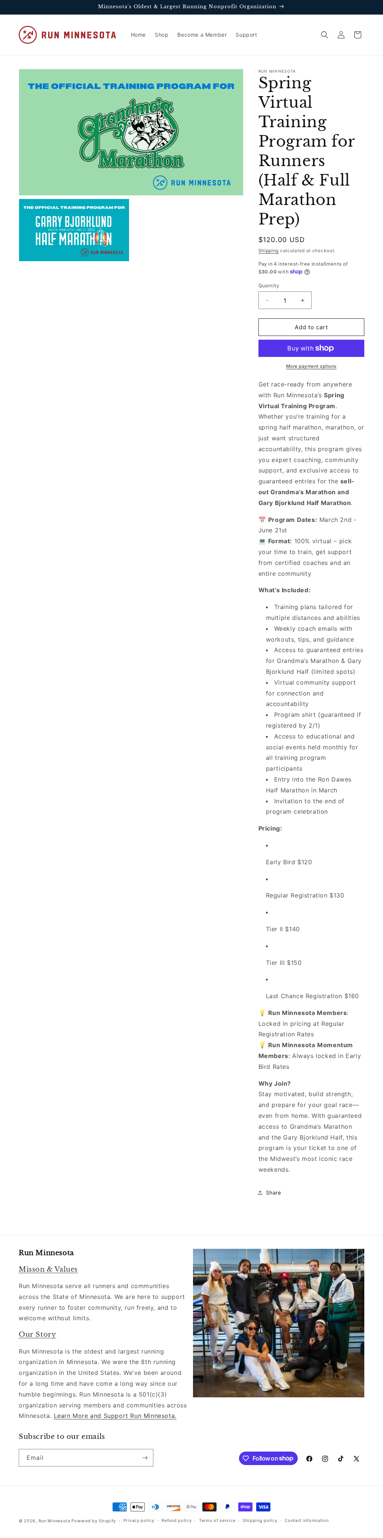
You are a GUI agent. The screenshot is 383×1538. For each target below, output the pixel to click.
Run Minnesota (54, 1520)
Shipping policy (260, 1520)
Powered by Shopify (93, 1520)
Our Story (37, 1334)
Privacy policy (138, 1520)
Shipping (268, 250)
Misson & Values (48, 1269)
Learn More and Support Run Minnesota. (115, 1415)
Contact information (306, 1520)
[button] (324, 35)
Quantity (268, 285)
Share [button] (273, 1192)
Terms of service (217, 1520)
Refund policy (177, 1520)
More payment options (311, 366)
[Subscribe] (145, 1458)
